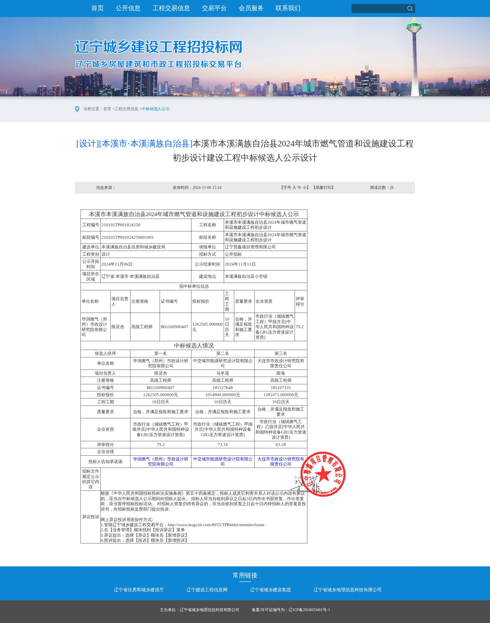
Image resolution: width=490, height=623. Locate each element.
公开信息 (128, 8)
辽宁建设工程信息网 (207, 589)
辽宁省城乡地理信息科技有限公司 (348, 589)
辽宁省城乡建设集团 (270, 589)
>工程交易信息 (125, 109)
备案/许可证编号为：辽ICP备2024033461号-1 (291, 610)
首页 (97, 8)
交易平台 (214, 8)
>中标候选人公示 (155, 109)
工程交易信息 (171, 8)
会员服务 (251, 8)
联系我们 (288, 8)
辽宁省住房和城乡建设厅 (139, 589)
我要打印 (323, 187)
